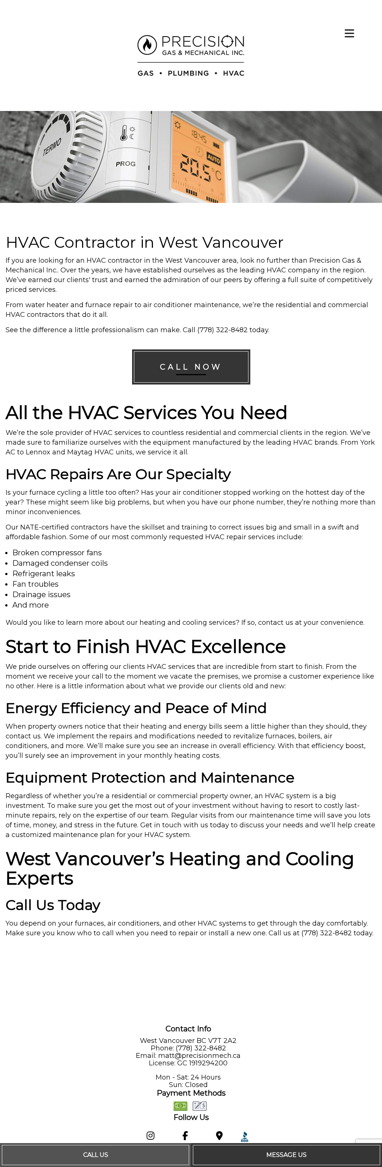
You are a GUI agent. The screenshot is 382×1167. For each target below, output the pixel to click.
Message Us (286, 1154)
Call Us (95, 1154)
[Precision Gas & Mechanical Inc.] (191, 55)
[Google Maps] (219, 1136)
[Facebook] (185, 1136)
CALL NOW (191, 366)
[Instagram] (151, 1136)
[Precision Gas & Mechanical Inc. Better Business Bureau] (242, 1136)
